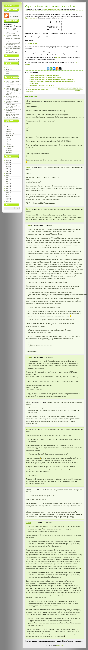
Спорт (9, 144)
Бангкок (9, 152)
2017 (7, 177)
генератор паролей (11, 41)
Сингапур (10, 150)
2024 (7, 162)
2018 (7, 175)
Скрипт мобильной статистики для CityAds (44, 75)
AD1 (76, 62)
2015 (7, 182)
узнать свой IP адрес (12, 52)
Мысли (9, 131)
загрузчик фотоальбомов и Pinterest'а (13, 32)
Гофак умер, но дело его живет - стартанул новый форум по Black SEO (13, 90)
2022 (7, 166)
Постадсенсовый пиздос (13, 117)
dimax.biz (59, 645)
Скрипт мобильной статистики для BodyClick (45, 77)
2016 (7, 179)
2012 (7, 188)
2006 (7, 201)
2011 (7, 190)
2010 (7, 192)
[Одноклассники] (57, 68)
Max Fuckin (9, 69)
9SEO (7, 67)
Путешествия (10, 146)
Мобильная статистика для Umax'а (42, 85)
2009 (7, 194)
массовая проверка (13, 46)
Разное (8, 137)
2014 (7, 184)
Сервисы (9, 129)
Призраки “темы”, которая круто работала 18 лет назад (13, 106)
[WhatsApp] (51, 68)
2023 (7, 164)
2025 (7, 160)
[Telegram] (48, 68)
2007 (7, 199)
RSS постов (13, 14)
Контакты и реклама (12, 59)
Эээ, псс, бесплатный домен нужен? (12, 82)
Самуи (9, 148)
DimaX (28, 226)
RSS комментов (14, 16)
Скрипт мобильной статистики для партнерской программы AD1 (52, 79)
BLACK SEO (10, 133)
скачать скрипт (32, 43)
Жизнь (9, 139)
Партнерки (10, 127)
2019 (7, 173)
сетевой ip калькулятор (13, 38)
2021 (7, 169)
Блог (8, 142)
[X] (60, 68)
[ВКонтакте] (54, 68)
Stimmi (8, 73)
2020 (7, 171)
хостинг (57, 57)
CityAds (27, 64)
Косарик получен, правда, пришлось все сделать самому (12, 114)
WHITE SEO (10, 135)
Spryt (7, 71)
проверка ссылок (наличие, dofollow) (11, 29)
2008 (7, 197)
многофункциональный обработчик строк (13, 43)
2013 (7, 186)
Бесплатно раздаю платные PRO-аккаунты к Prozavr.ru (13, 98)
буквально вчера (31, 18)
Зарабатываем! (10, 125)
